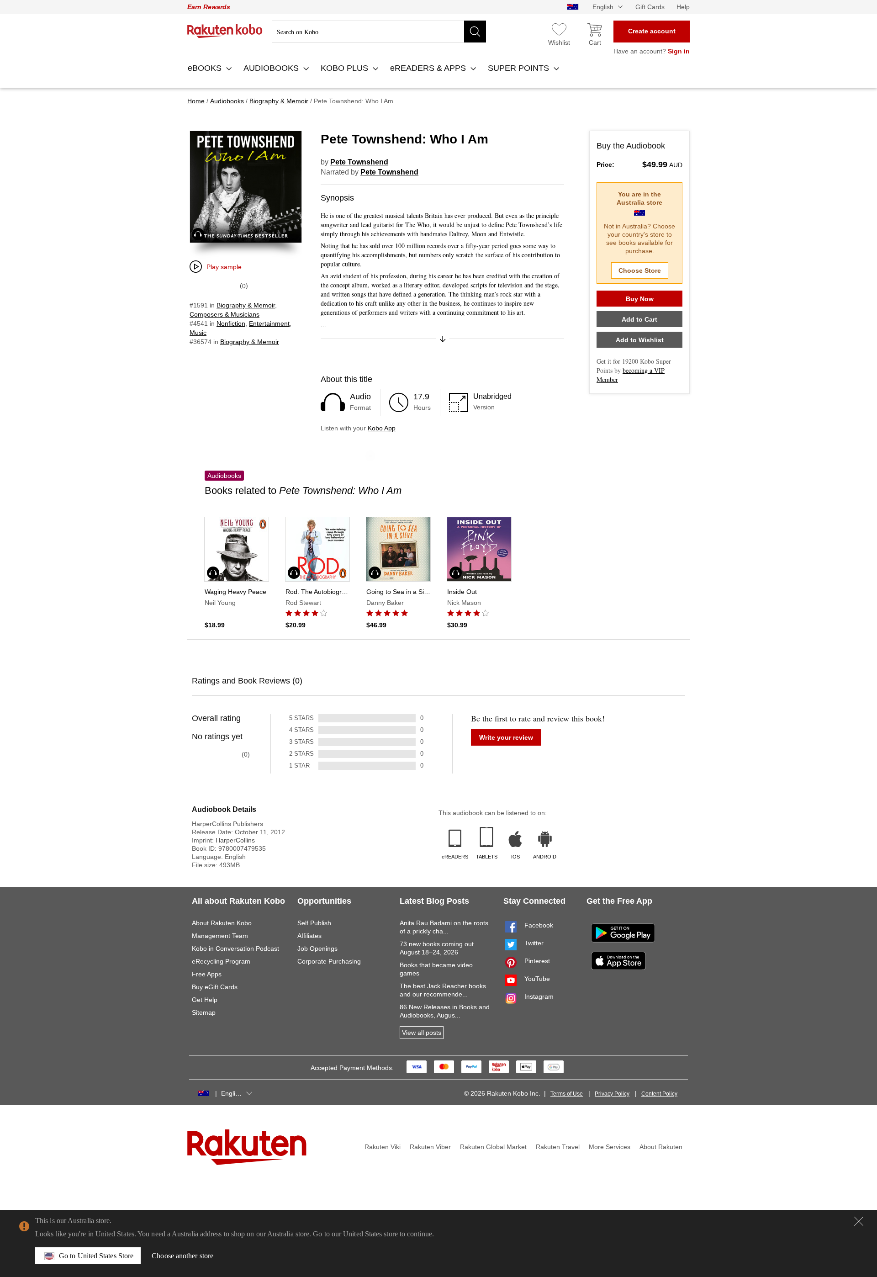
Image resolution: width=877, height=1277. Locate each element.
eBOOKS (206, 68)
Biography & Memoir (246, 305)
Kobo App (382, 428)
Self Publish (314, 923)
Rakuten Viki (383, 1146)
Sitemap (204, 1012)
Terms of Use (566, 1094)
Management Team (220, 935)
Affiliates (309, 935)
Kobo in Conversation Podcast (235, 948)
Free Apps (207, 974)
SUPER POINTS (519, 68)
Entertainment (269, 323)
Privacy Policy (612, 1094)
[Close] (858, 1221)
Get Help (204, 999)
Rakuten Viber (430, 1146)
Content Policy (659, 1094)
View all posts (421, 1032)
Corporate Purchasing (329, 961)
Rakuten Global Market (493, 1146)
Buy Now (640, 298)
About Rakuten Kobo (222, 923)
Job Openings (317, 948)
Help (683, 7)
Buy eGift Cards (215, 987)
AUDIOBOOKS (272, 68)
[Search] (475, 31)
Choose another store (182, 1256)
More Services (609, 1146)
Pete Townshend (359, 162)
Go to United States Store (96, 1256)
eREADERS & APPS (429, 68)
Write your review (506, 737)
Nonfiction (231, 323)
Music (198, 332)
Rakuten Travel (558, 1146)
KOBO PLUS (345, 68)
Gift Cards (650, 7)
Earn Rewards (208, 7)
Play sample (224, 266)
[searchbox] (379, 31)
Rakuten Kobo (225, 31)
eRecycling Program (221, 961)
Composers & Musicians (224, 314)
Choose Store (639, 270)
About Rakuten (660, 1146)
